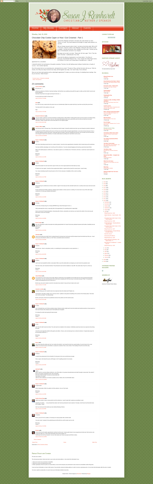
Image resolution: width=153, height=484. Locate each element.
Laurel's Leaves (107, 105)
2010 (104, 200)
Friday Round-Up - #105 (109, 245)
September (107, 207)
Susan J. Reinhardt (39, 139)
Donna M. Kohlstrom (40, 115)
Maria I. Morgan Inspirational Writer (111, 111)
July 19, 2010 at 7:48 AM (40, 98)
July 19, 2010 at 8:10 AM (40, 122)
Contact (63, 28)
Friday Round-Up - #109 (109, 213)
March (106, 253)
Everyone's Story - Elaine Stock (111, 85)
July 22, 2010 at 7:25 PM (40, 426)
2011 (104, 198)
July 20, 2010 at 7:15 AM (40, 284)
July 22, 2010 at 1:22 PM (40, 394)
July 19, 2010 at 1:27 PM (40, 177)
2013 (104, 195)
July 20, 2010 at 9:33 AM (40, 318)
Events (87, 28)
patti (36, 102)
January (106, 257)
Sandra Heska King (39, 398)
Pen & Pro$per (107, 122)
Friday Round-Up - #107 (109, 229)
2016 (104, 189)
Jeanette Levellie (39, 289)
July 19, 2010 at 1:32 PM (40, 196)
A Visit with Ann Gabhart (108, 168)
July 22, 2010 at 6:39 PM (40, 408)
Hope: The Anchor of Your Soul (110, 118)
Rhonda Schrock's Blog (109, 128)
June (106, 247)
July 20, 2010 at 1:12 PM (40, 347)
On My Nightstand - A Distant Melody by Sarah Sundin (112, 231)
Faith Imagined (107, 90)
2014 (104, 193)
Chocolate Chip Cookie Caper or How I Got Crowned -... (112, 219)
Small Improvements (108, 157)
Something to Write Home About (111, 132)
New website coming (108, 129)
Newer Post (34, 442)
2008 (104, 261)
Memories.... (106, 172)
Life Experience (39, 79)
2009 (104, 259)
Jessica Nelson (38, 86)
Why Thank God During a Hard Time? (111, 102)
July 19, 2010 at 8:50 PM (40, 271)
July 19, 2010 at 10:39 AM (41, 135)
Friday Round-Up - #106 (109, 237)
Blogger (88, 473)
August (106, 209)
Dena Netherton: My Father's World (112, 81)
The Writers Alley (107, 149)
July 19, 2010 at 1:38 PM (40, 218)
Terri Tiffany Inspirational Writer (111, 138)
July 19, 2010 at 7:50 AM (40, 111)
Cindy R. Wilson (39, 126)
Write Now (106, 167)
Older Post (94, 442)
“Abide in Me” (106, 96)
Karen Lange (38, 222)
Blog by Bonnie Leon (108, 76)
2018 (104, 185)
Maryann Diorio (107, 117)
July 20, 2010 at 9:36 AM (40, 338)
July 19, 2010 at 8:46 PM (40, 254)
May (106, 249)
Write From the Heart (108, 161)
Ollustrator (79, 473)
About (75, 28)
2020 (104, 181)
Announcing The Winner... (110, 235)
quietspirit (37, 369)
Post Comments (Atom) (43, 444)
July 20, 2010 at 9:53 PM (40, 364)
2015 (104, 191)
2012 (104, 196)
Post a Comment (37, 439)
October (106, 206)
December (107, 202)
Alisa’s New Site (107, 91)
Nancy (36, 342)
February (107, 255)
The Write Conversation (109, 143)
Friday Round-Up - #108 (109, 221)
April (106, 251)
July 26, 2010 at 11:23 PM (41, 436)
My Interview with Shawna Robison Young (112, 82)
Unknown (37, 234)
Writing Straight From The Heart (111, 171)
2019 (104, 183)
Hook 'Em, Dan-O (108, 233)
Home (35, 28)
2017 (104, 187)
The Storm (106, 77)
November (107, 204)
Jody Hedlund (38, 275)
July (106, 211)
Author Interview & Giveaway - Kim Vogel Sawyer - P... (111, 240)
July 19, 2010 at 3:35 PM (40, 230)
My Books (48, 28)
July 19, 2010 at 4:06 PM (40, 239)
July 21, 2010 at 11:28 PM (41, 379)
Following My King (108, 95)
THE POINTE (106, 139)
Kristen (37, 430)
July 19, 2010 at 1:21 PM (40, 156)
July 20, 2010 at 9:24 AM (40, 299)
